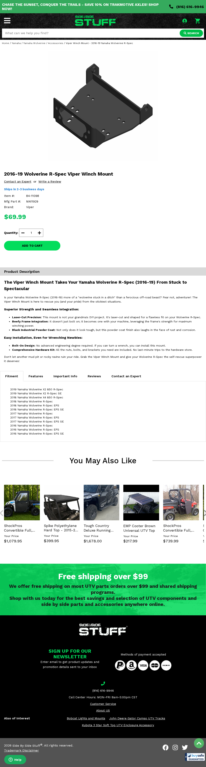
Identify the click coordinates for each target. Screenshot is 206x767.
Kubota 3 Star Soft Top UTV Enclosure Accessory (118, 725)
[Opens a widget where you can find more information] (15, 760)
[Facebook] (166, 747)
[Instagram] (175, 747)
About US (103, 710)
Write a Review (49, 181)
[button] (195, 757)
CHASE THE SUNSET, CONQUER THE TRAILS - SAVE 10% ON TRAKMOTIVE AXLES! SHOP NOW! (80, 6)
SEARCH (192, 33)
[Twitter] (185, 747)
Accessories (55, 43)
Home (5, 43)
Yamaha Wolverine (34, 43)
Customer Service (103, 704)
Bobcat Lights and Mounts (86, 718)
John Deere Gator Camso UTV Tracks (137, 718)
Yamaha (16, 43)
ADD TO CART (32, 245)
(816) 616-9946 (189, 7)
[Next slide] (203, 484)
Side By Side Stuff (27, 746)
